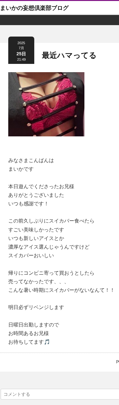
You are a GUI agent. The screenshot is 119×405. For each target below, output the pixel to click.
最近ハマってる (69, 55)
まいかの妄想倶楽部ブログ (34, 8)
